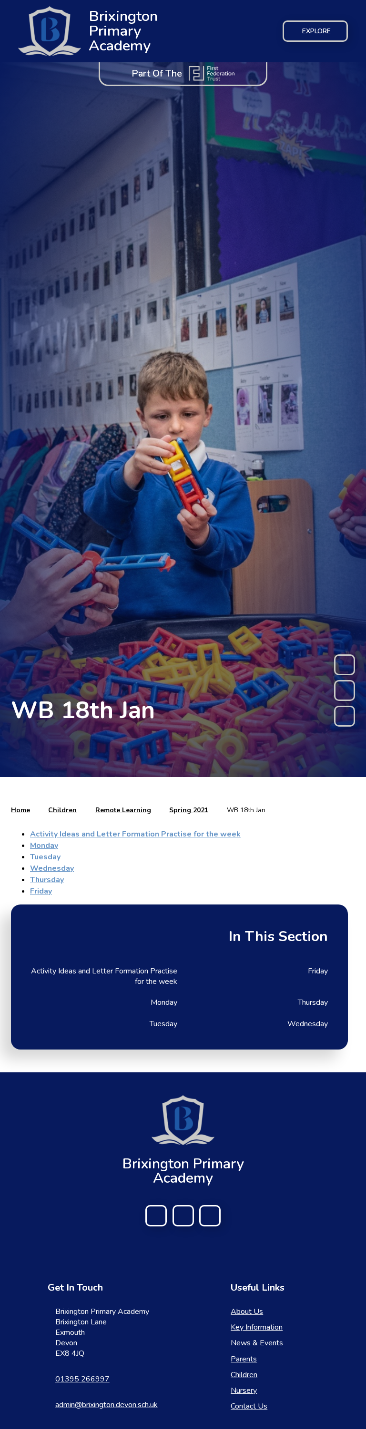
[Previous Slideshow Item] (344, 664)
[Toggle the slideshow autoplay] (344, 690)
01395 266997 (82, 1379)
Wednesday (52, 868)
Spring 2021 (188, 810)
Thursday (47, 880)
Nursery (244, 1390)
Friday (41, 891)
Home (20, 810)
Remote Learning (123, 810)
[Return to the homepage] (183, 1120)
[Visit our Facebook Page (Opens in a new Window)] (156, 1215)
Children (62, 810)
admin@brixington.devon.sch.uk (106, 1405)
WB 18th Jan (246, 810)
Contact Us (249, 1406)
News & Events (257, 1343)
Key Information (257, 1327)
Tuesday (45, 857)
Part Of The (157, 73)
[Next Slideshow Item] (344, 716)
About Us (247, 1311)
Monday (44, 845)
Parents (244, 1359)
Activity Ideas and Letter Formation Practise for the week (135, 834)
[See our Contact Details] (183, 1215)
